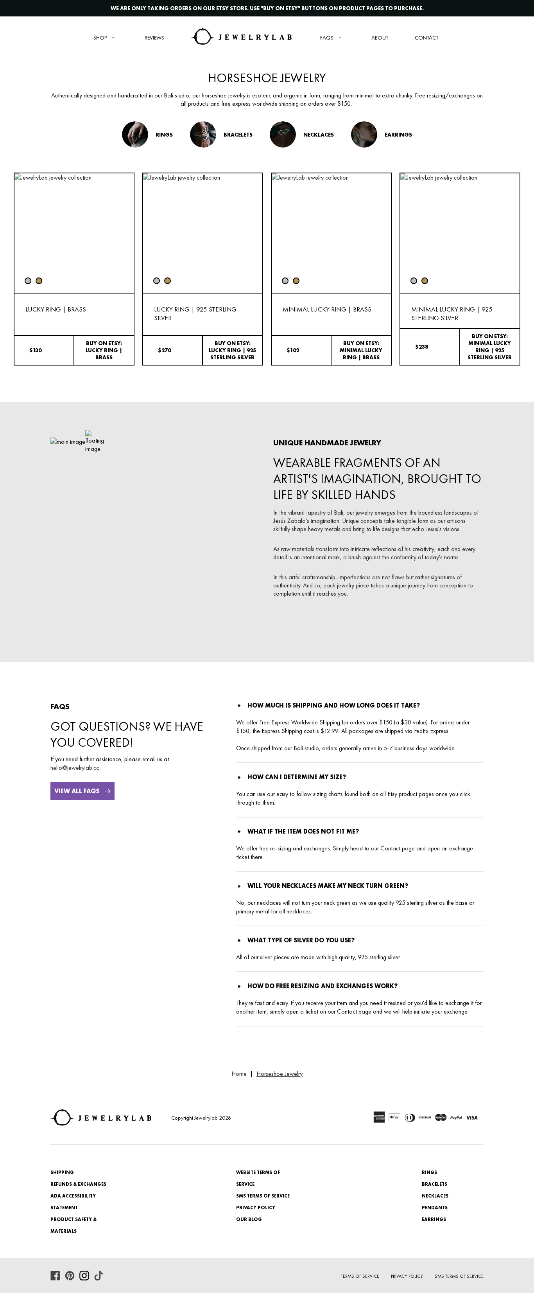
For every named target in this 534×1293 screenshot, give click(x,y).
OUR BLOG (249, 1219)
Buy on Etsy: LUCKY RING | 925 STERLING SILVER (232, 350)
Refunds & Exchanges (78, 1184)
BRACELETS (434, 1184)
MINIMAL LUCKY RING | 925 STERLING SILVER (452, 313)
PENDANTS (435, 1208)
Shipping (62, 1172)
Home (239, 1074)
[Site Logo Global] (241, 37)
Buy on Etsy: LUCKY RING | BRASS (104, 350)
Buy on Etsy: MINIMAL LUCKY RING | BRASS (361, 350)
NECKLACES (435, 1196)
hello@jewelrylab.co (75, 768)
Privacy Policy (255, 1208)
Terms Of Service (360, 1276)
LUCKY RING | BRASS (55, 309)
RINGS (429, 1172)
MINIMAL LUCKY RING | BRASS (327, 309)
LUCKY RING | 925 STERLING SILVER (195, 313)
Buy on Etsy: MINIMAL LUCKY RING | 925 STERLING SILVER (490, 347)
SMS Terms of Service (263, 1196)
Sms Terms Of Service (459, 1276)
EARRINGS (434, 1219)
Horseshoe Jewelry (279, 1074)
